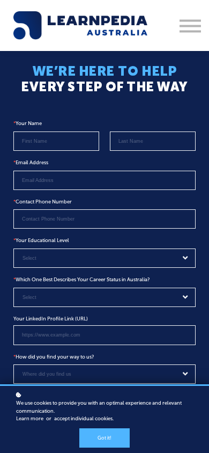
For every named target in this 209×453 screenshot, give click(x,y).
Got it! (104, 438)
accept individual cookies (83, 418)
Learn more (29, 418)
